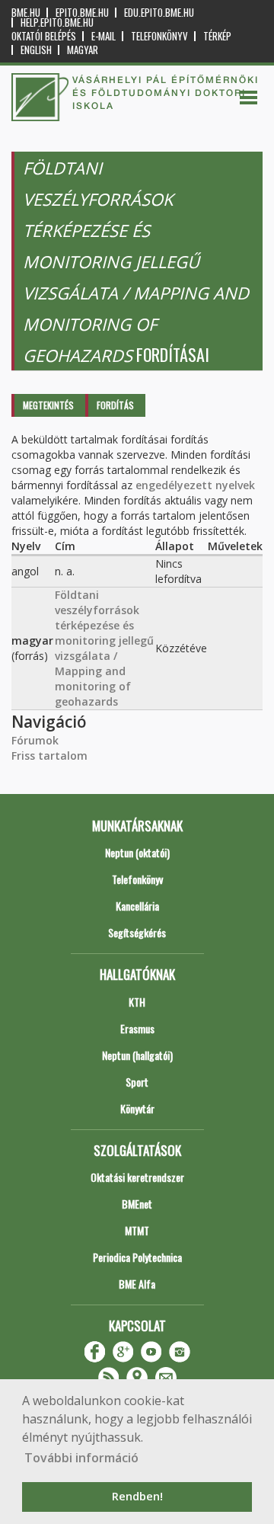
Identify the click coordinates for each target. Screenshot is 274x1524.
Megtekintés (48, 405)
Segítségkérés (137, 932)
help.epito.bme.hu (57, 22)
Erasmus (137, 1028)
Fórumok (35, 740)
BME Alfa (137, 1284)
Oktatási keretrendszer (137, 1177)
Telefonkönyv (159, 36)
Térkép (217, 36)
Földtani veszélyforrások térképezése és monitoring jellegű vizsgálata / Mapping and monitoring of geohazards (104, 648)
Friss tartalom (49, 755)
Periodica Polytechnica (137, 1257)
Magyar (82, 50)
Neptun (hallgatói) (137, 1055)
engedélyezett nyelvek (195, 485)
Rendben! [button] (137, 1496)
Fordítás (115, 405)
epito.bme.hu (82, 13)
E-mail (103, 36)
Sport (137, 1082)
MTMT (137, 1230)
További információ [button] (81, 1457)
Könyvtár (137, 1108)
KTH (137, 1002)
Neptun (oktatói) (137, 852)
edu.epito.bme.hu (159, 13)
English (36, 50)
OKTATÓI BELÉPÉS (43, 36)
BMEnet (137, 1204)
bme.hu (25, 13)
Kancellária (137, 906)
